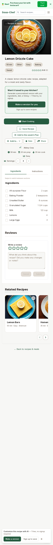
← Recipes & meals (13, 23)
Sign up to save (30, 539)
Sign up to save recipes (26, 109)
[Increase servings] (29, 161)
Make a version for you (26, 104)
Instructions (37, 171)
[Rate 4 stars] (39, 70)
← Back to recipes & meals (26, 349)
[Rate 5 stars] (41, 70)
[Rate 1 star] (33, 70)
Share (43, 141)
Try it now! (42, 4)
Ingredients (15, 171)
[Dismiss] (42, 539)
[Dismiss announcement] (50, 4)
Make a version (12, 539)
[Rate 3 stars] (37, 70)
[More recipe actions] (33, 298)
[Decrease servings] (18, 161)
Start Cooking (28, 121)
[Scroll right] (45, 337)
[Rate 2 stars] (35, 70)
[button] (40, 70)
